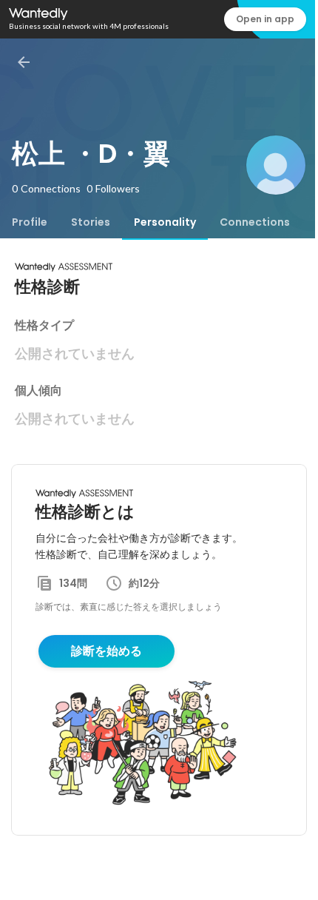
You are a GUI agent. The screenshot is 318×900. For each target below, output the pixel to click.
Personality (165, 222)
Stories (90, 222)
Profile (29, 222)
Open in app (265, 19)
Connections (255, 222)
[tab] (29, 222)
